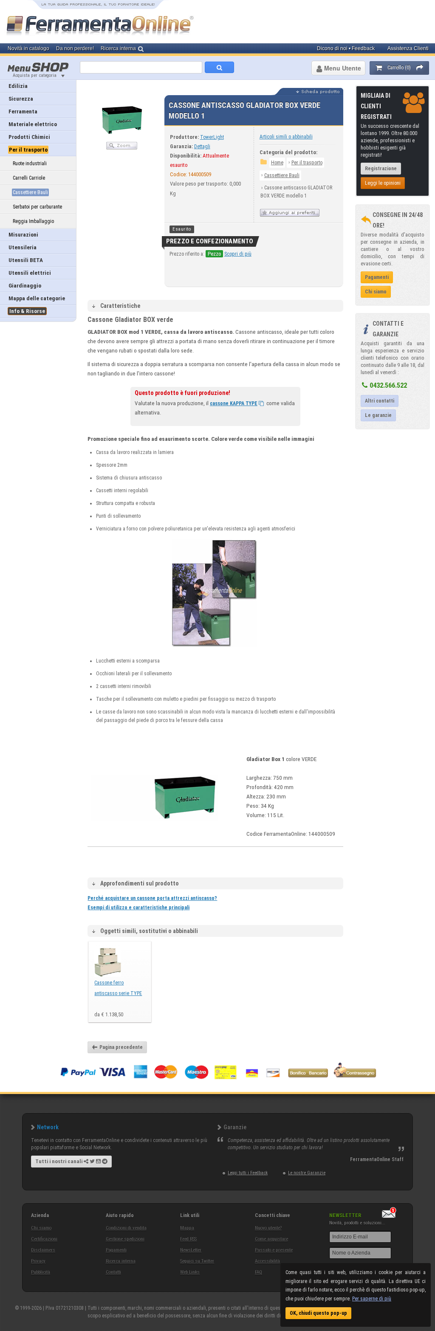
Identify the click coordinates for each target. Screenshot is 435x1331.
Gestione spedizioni (125, 1239)
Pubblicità (40, 1272)
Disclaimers (43, 1250)
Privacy (38, 1261)
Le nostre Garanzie (306, 1173)
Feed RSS (188, 1239)
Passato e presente (274, 1250)
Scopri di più (237, 254)
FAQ (258, 1272)
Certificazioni (44, 1239)
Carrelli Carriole (29, 178)
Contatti (113, 1272)
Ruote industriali (30, 163)
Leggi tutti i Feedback (248, 1173)
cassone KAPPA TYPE (233, 403)
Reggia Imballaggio (33, 221)
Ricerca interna (121, 1261)
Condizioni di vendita (126, 1228)
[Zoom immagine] (121, 148)
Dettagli (202, 146)
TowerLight (212, 137)
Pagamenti (116, 1250)
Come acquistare (271, 1239)
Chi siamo (41, 1228)
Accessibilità (267, 1261)
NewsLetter (190, 1250)
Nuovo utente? (268, 1228)
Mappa (187, 1228)
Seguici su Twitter (197, 1261)
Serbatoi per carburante (37, 207)
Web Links (190, 1272)
